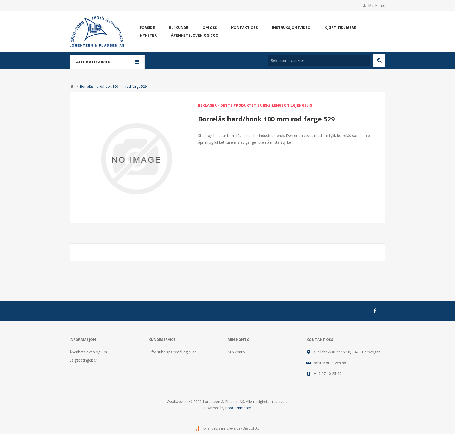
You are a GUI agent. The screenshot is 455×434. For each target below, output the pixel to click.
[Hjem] (72, 86)
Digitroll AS (251, 428)
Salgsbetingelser (83, 360)
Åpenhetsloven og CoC (89, 351)
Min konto (376, 5)
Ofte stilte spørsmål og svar (172, 351)
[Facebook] (375, 311)
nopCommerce (238, 407)
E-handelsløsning (216, 428)
